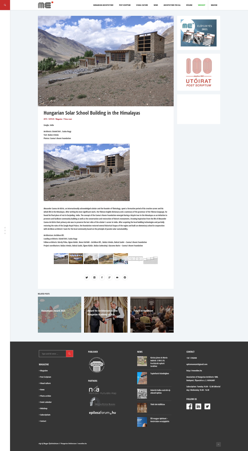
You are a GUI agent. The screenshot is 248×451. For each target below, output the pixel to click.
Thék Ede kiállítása (157, 404)
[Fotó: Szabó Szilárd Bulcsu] (76, 258)
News (156, 5)
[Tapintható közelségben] (142, 378)
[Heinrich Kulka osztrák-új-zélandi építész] (142, 394)
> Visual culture (45, 383)
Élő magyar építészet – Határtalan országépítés (159, 420)
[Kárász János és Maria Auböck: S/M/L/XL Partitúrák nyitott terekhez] (142, 361)
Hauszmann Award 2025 (53, 310)
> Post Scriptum (45, 376)
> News (41, 389)
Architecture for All (172, 5)
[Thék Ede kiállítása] (142, 408)
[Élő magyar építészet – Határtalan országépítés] (142, 422)
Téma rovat (68, 119)
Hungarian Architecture (103, 5)
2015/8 (51, 119)
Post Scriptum (124, 5)
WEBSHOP (201, 5)
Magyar (214, 5)
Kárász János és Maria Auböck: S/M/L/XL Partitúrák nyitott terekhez (158, 361)
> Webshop (43, 408)
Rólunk (189, 5)
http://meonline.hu (194, 370)
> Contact (42, 421)
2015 (45, 119)
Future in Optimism (143, 310)
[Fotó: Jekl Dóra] (61, 258)
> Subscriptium (44, 414)
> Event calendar (45, 402)
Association (190, 376)
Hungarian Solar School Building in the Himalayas (92, 112)
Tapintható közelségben (159, 373)
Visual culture (142, 5)
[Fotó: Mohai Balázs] (91, 258)
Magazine (59, 119)
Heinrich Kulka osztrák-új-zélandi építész (160, 391)
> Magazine (43, 370)
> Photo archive (45, 395)
